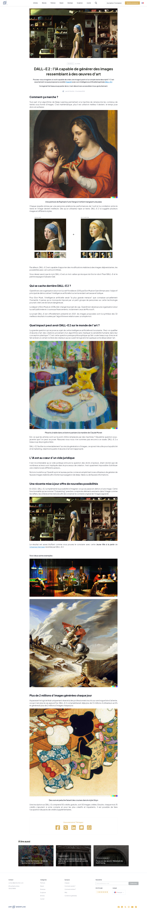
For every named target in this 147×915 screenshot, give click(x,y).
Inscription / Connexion (114, 3)
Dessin (42, 886)
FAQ (66, 892)
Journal (42, 899)
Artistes (42, 895)
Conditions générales (71, 895)
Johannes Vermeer (37, 547)
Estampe (42, 889)
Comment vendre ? (70, 886)
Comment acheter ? (70, 889)
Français (119, 892)
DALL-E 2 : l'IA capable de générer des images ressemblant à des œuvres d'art (73, 71)
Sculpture (43, 892)
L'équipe (67, 883)
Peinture (42, 883)
